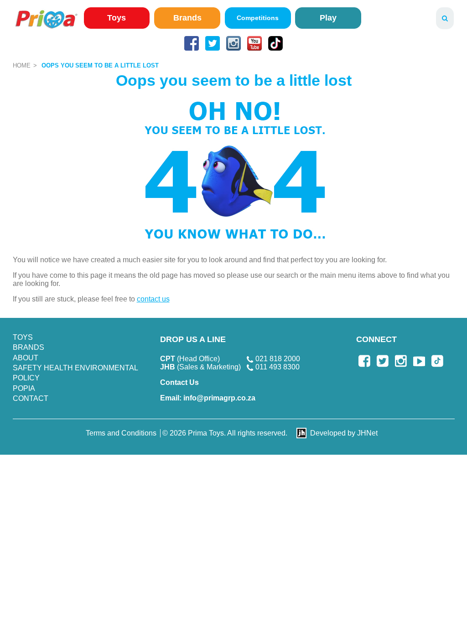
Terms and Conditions (121, 433)
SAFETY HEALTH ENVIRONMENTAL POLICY (75, 373)
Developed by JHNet (344, 433)
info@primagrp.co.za (207, 398)
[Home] (46, 19)
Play (328, 17)
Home (22, 65)
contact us (153, 299)
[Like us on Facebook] (191, 43)
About (25, 358)
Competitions (258, 17)
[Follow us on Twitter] (212, 43)
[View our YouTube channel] (254, 43)
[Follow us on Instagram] (233, 43)
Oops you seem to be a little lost (100, 65)
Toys (116, 17)
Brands (187, 17)
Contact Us (179, 382)
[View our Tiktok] (275, 43)
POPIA (24, 388)
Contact (30, 398)
